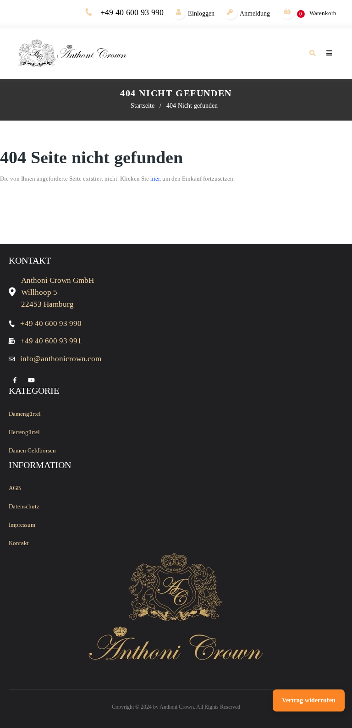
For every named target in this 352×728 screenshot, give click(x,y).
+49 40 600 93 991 (51, 340)
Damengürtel (25, 413)
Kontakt (19, 543)
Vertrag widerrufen (309, 700)
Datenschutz (24, 506)
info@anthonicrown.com (60, 358)
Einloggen (201, 13)
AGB (15, 488)
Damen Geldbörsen (32, 450)
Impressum (22, 524)
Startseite (142, 105)
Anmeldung (255, 13)
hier (155, 178)
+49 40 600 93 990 (132, 12)
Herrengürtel (24, 432)
